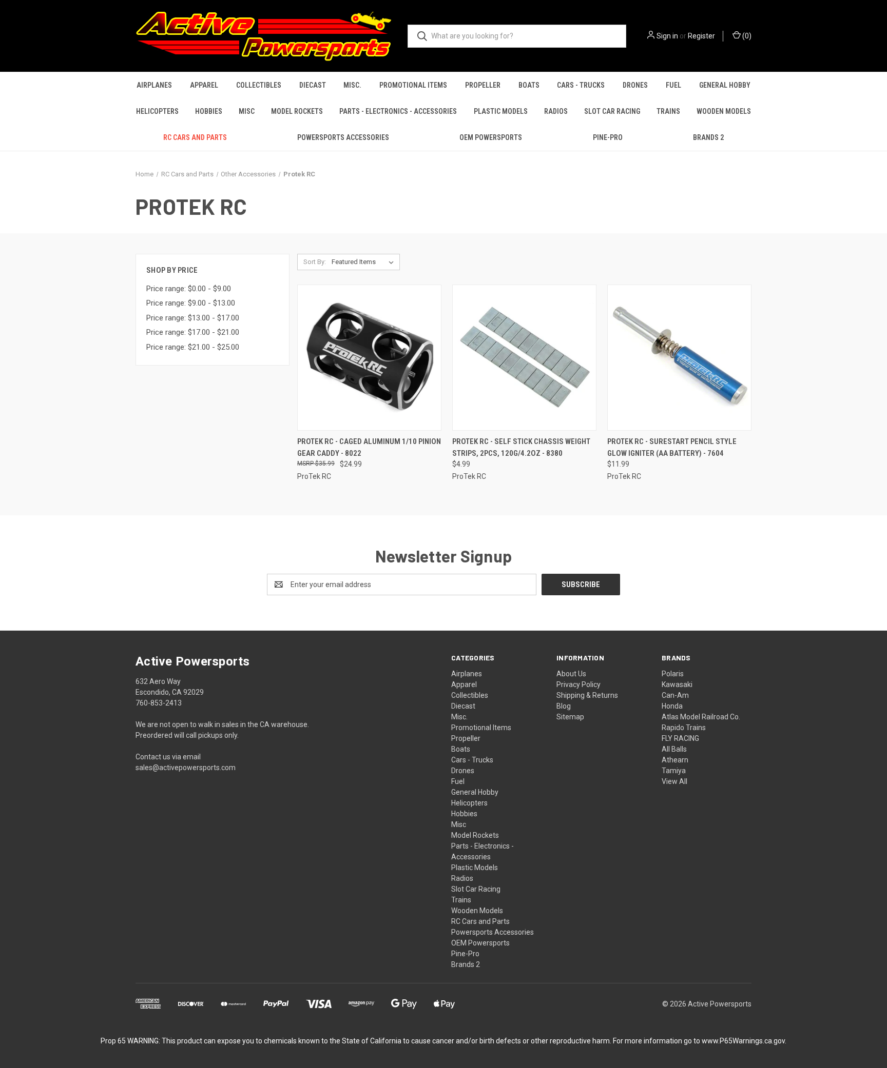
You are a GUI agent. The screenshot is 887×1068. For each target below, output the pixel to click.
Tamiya (674, 771)
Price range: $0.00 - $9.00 (188, 288)
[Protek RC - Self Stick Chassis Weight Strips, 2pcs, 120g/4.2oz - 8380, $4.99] (524, 358)
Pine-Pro (608, 137)
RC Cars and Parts (195, 137)
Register (701, 36)
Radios (556, 111)
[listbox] (364, 262)
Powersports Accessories (343, 137)
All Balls (674, 749)
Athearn (675, 760)
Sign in (667, 36)
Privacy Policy (578, 684)
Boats (528, 85)
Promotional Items (413, 85)
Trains (668, 111)
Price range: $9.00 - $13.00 (190, 303)
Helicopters (157, 111)
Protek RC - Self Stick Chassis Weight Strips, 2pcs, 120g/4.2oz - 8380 (521, 447)
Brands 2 (708, 137)
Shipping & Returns (587, 695)
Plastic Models (501, 111)
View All (674, 781)
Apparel (204, 85)
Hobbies (208, 111)
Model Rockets (297, 111)
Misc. (352, 85)
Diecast (312, 85)
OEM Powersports (490, 137)
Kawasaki (677, 684)
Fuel (673, 85)
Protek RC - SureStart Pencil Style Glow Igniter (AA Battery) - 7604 (672, 447)
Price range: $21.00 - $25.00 (192, 347)
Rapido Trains (684, 727)
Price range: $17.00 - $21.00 (192, 332)
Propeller (482, 85)
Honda (672, 706)
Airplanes (154, 85)
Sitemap (570, 717)
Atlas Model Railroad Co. (701, 717)
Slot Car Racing (612, 111)
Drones (635, 85)
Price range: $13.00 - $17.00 (192, 318)
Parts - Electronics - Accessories (398, 111)
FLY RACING (680, 738)
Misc (247, 111)
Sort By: (314, 262)
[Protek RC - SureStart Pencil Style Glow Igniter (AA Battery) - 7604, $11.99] (679, 358)
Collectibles (258, 85)
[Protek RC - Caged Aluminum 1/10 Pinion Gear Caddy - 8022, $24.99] (369, 358)
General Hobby (724, 85)
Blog (563, 706)
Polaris (673, 674)
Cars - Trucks (581, 85)
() (746, 36)
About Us (571, 674)
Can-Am (675, 695)
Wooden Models (724, 111)
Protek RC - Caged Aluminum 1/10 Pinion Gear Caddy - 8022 (369, 447)
